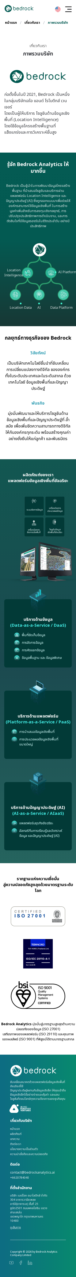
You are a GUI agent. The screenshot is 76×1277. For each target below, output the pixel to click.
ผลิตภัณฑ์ (16, 1134)
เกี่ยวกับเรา (32, 22)
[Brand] (38, 1071)
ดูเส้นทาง (15, 1228)
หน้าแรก (11, 22)
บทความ (15, 1139)
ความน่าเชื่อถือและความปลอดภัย (29, 1154)
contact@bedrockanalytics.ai (32, 1172)
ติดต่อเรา (15, 1144)
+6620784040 (19, 1178)
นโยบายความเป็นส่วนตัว (24, 1149)
